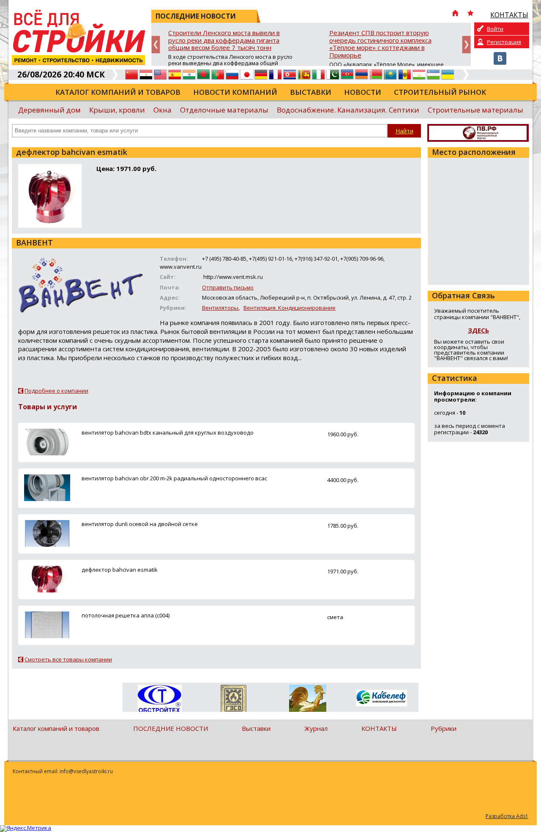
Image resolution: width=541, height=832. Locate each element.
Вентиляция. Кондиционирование (289, 307)
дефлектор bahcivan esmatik (120, 569)
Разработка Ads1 (507, 816)
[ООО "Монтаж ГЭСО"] (233, 700)
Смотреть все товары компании (68, 659)
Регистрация (504, 42)
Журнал (316, 728)
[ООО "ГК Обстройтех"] (159, 699)
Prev (155, 45)
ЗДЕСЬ (478, 330)
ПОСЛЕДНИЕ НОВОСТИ (170, 728)
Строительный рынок (440, 92)
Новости (362, 92)
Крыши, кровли (117, 110)
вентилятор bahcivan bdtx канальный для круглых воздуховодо (168, 432)
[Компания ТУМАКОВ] (307, 700)
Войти (495, 29)
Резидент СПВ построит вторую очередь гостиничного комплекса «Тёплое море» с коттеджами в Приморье (380, 44)
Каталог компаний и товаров (117, 92)
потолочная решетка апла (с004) (125, 615)
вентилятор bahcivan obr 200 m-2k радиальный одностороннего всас (174, 478)
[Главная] (455, 14)
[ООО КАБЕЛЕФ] (381, 698)
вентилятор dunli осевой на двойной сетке (140, 524)
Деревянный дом (49, 110)
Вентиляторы (220, 307)
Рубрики (443, 728)
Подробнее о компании (56, 390)
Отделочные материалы (224, 110)
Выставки (310, 92)
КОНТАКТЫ (379, 728)
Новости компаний (235, 92)
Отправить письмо (228, 287)
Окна (162, 110)
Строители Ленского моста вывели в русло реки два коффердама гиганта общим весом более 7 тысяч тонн (224, 40)
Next (466, 45)
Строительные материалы (475, 110)
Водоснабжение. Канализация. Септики (348, 110)
